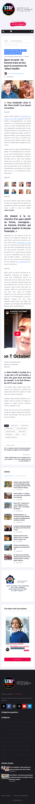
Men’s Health (22, 431)
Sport (9, 750)
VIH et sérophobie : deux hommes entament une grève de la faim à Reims (20, 768)
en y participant (22, 262)
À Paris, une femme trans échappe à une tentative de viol (22, 547)
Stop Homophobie (10, 53)
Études (3, 758)
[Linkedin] (29, 706)
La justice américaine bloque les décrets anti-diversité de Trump (22, 527)
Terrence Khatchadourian (16, 73)
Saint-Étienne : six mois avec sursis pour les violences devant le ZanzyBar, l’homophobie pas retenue (21, 777)
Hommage (12, 738)
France (5, 737)
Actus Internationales (16, 41)
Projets (10, 746)
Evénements (15, 734)
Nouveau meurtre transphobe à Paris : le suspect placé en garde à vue (21, 537)
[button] (32, 31)
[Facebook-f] (9, 706)
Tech (6, 755)
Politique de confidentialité (20, 795)
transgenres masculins (11, 437)
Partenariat (12, 742)
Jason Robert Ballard (21, 428)
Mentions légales (5, 795)
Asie (8, 726)
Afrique (3, 726)
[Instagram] (14, 706)
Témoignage (18, 754)
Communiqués (10, 730)
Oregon (17, 434)
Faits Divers (26, 733)
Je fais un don (17, 659)
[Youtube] (24, 706)
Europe (7, 733)
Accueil (6, 41)
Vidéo (19, 53)
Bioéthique (29, 727)
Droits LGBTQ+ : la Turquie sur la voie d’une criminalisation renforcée (22, 495)
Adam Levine (14, 425)
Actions (4, 722)
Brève (2, 730)
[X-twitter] (3, 706)
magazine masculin (10, 431)
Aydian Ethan (24, 425)
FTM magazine (9, 428)
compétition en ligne (23, 243)
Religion (17, 746)
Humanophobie (24, 737)
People (23, 50)
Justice (5, 741)
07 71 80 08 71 (18, 694)
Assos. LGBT (17, 726)
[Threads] (19, 706)
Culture (20, 730)
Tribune (10, 755)
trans (24, 434)
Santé (22, 746)
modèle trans (9, 434)
